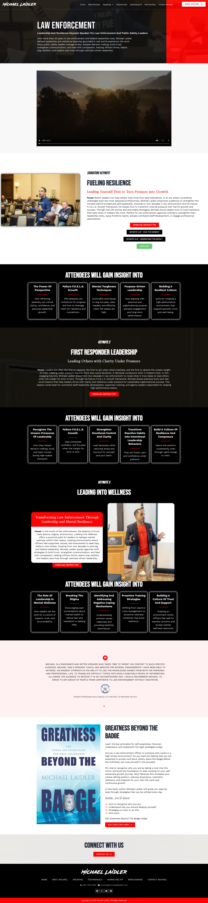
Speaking (107, 4)
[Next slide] (176, 674)
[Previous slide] (34, 674)
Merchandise (150, 4)
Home (82, 4)
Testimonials (121, 4)
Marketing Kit (136, 4)
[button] (104, 706)
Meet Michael (94, 4)
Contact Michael (166, 4)
